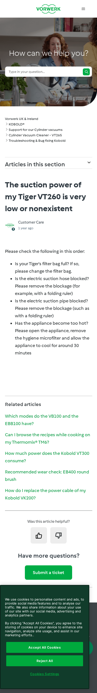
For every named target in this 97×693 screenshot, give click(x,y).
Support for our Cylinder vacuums (35, 130)
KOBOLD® (16, 124)
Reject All (45, 661)
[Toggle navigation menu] (83, 9)
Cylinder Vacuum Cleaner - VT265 (35, 135)
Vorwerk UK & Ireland (21, 119)
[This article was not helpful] (58, 535)
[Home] (48, 8)
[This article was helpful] (39, 535)
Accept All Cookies (44, 647)
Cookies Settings (44, 674)
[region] (44, 637)
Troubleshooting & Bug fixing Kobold (37, 141)
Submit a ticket (48, 572)
